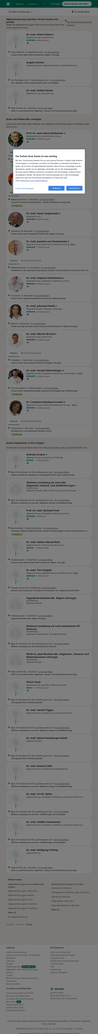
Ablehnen (56, 188)
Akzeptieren (74, 188)
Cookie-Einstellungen (25, 188)
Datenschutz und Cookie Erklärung (33, 181)
